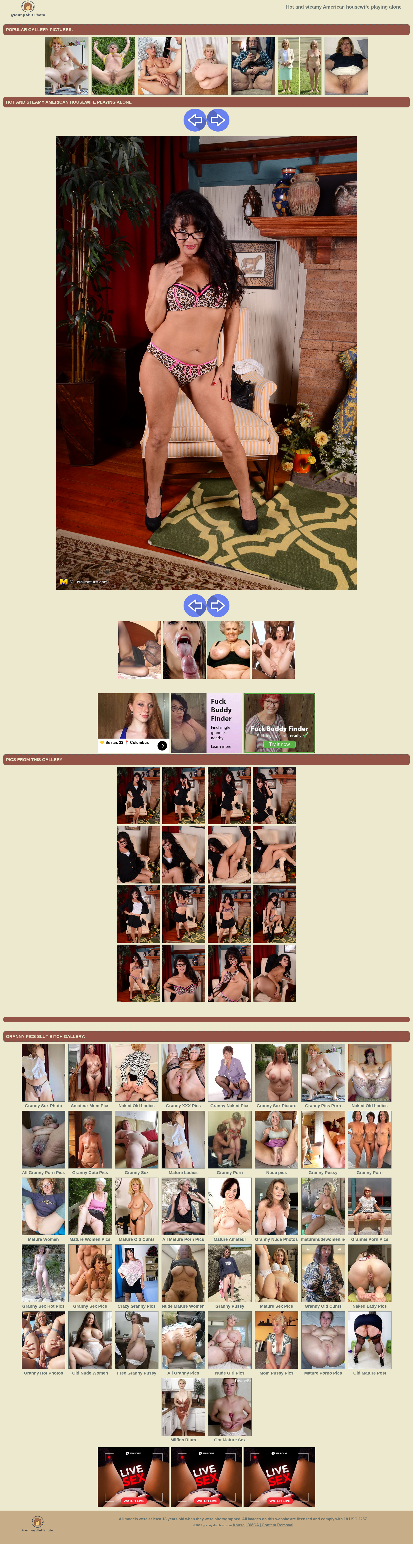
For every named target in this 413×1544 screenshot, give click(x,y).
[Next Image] (217, 130)
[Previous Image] (195, 130)
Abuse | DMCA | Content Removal (263, 1525)
